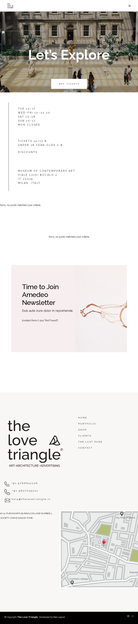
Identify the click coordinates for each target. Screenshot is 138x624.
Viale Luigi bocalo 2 (38, 175)
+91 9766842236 (25, 483)
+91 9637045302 (25, 491)
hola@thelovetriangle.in (31, 499)
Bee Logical (59, 617)
